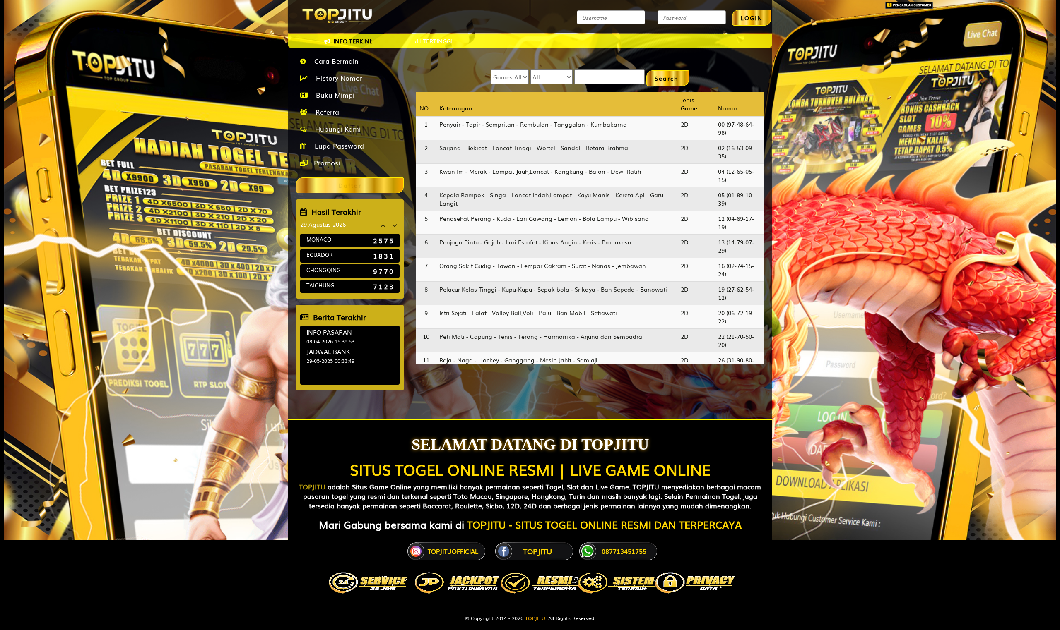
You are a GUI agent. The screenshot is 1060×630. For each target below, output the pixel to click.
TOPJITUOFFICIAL (453, 551)
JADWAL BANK (328, 351)
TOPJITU (312, 486)
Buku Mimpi (333, 95)
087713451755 (624, 551)
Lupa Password (337, 146)
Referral (326, 112)
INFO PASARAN (329, 331)
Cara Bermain (334, 61)
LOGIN (751, 18)
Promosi (326, 163)
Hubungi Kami (336, 129)
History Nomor (337, 78)
